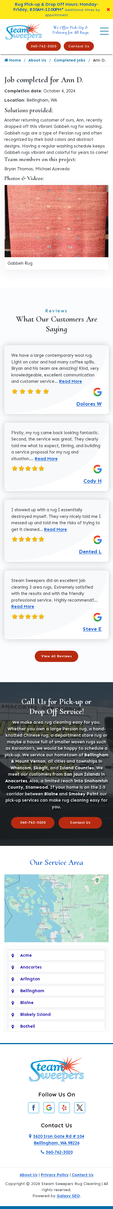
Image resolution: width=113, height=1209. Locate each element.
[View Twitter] (79, 1107)
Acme (26, 955)
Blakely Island (35, 1014)
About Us (37, 60)
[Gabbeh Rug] (56, 220)
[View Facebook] (33, 1107)
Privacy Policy (55, 1174)
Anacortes (31, 967)
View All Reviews (56, 656)
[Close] (108, 9)
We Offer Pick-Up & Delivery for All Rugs (70, 30)
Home (14, 60)
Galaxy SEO (68, 1195)
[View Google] (48, 1107)
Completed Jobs (69, 60)
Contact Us (78, 46)
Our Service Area (56, 862)
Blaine (27, 1002)
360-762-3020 (43, 46)
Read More (70, 381)
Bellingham (32, 990)
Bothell (27, 1026)
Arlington (30, 979)
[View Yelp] (64, 1107)
